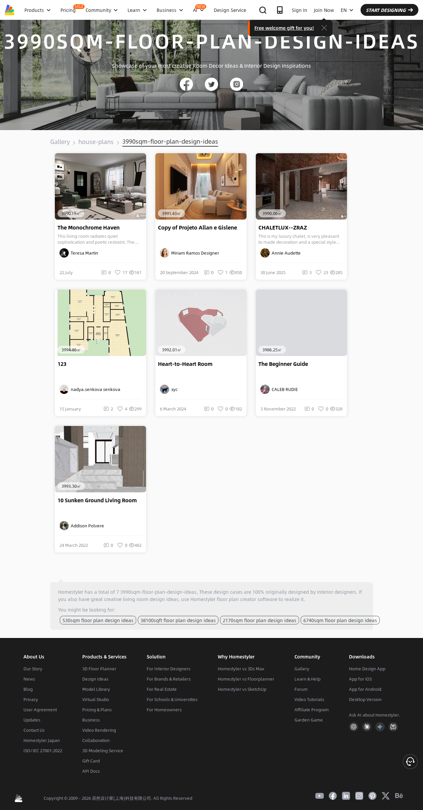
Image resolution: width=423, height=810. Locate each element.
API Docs (91, 771)
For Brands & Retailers (169, 679)
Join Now (324, 10)
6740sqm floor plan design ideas (340, 620)
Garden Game (308, 720)
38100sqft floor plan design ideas (178, 620)
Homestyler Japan (41, 740)
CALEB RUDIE (284, 389)
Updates (31, 720)
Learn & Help (307, 679)
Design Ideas (95, 679)
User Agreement (40, 709)
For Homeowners (164, 709)
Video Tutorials (309, 699)
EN (344, 10)
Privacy (30, 699)
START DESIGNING (386, 10)
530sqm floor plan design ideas (98, 620)
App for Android (365, 689)
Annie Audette (285, 253)
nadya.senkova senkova (94, 389)
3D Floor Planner (99, 668)
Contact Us (34, 730)
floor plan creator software (247, 599)
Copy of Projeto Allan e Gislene (197, 227)
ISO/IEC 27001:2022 (42, 750)
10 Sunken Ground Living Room (97, 500)
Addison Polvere (86, 525)
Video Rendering (99, 730)
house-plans (96, 141)
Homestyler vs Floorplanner (246, 679)
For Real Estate (162, 689)
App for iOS (360, 679)
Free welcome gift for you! (284, 27)
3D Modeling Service (102, 750)
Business (91, 720)
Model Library (96, 689)
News (29, 679)
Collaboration (96, 740)
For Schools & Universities (172, 699)
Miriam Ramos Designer (194, 253)
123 (62, 364)
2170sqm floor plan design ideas (259, 620)
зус (173, 389)
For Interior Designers (168, 668)
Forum (301, 689)
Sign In (299, 10)
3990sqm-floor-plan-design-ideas (170, 141)
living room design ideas (150, 599)
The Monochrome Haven (89, 227)
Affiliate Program (311, 709)
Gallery (60, 141)
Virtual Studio (95, 699)
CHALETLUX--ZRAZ (282, 227)
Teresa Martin (83, 253)
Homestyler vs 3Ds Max (241, 668)
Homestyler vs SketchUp (242, 689)
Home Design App (367, 668)
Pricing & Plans (97, 709)
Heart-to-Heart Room (185, 364)
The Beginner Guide (283, 364)
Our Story (32, 668)
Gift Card (91, 760)
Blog (28, 689)
